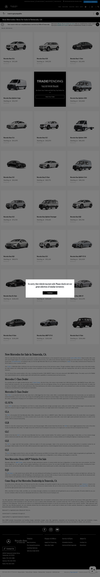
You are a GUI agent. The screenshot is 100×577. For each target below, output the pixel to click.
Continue (50, 293)
